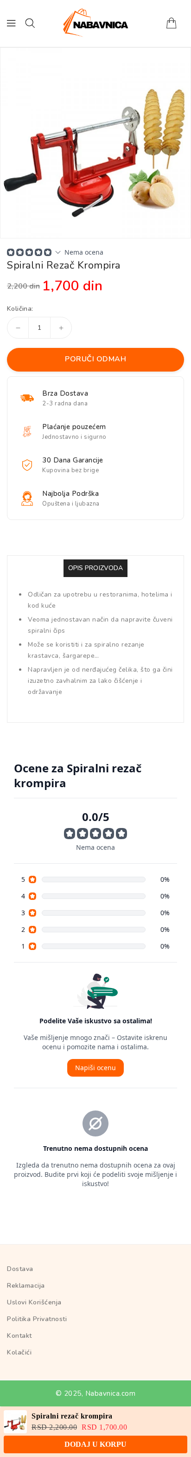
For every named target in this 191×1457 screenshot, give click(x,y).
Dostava (20, 1268)
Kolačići (19, 1352)
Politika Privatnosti (37, 1319)
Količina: (20, 309)
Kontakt (19, 1335)
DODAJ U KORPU (95, 1444)
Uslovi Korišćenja (34, 1302)
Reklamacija (26, 1285)
